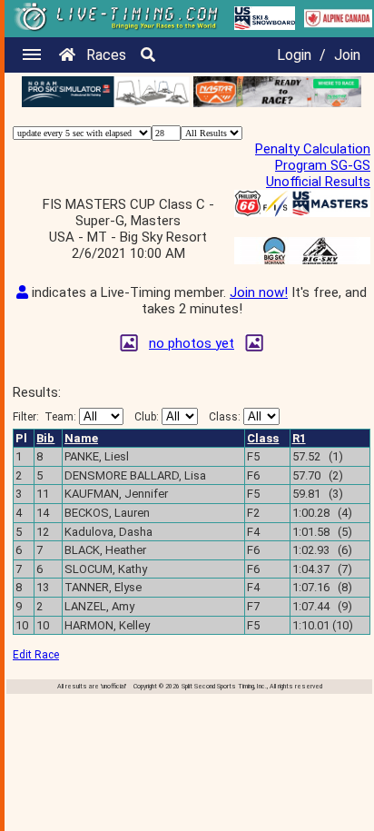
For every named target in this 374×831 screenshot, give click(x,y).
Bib (45, 438)
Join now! (259, 292)
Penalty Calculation (312, 149)
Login (294, 55)
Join (347, 55)
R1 (299, 438)
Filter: (44, 417)
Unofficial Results (318, 181)
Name (81, 438)
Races (106, 55)
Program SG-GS (322, 165)
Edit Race (36, 654)
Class (263, 438)
